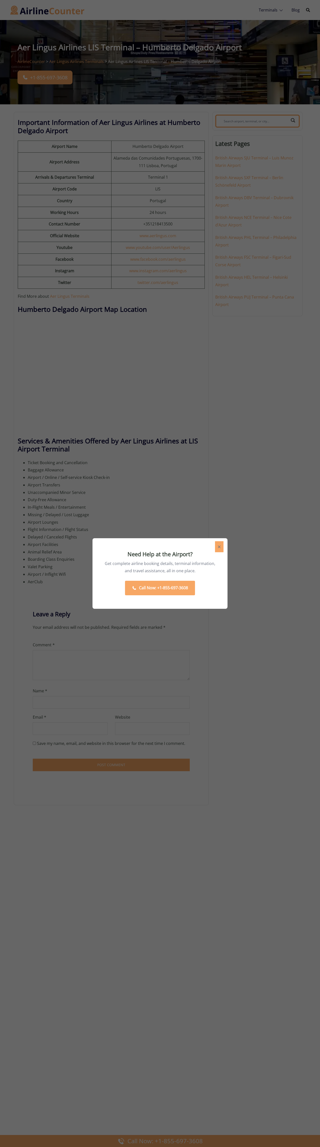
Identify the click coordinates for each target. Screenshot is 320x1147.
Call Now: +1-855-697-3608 (163, 588)
